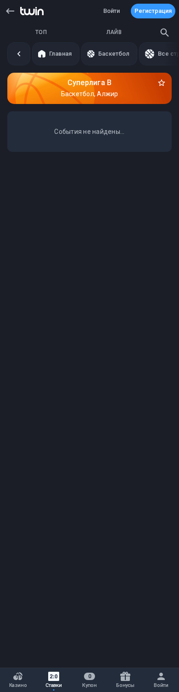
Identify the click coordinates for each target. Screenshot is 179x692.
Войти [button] (111, 10)
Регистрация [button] (153, 10)
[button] (10, 11)
